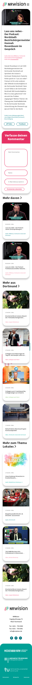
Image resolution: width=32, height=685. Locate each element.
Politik (6, 115)
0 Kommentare (14, 59)
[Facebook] (11, 638)
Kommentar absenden (14, 189)
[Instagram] (16, 638)
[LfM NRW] (16, 660)
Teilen (10, 124)
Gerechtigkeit (8, 117)
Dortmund (19, 58)
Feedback (22, 124)
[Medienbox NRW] (16, 650)
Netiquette (16, 677)
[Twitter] (20, 638)
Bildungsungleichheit (18, 115)
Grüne (10, 115)
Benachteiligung (8, 119)
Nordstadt (15, 117)
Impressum (26, 677)
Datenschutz (6, 677)
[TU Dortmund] (16, 669)
